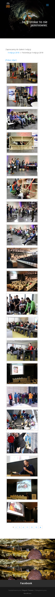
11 (27, 527)
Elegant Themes (28, 590)
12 (32, 527)
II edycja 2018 (13, 52)
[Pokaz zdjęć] (11, 60)
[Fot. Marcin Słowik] (22, 73)
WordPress (27, 593)
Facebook (26, 583)
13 (36, 527)
